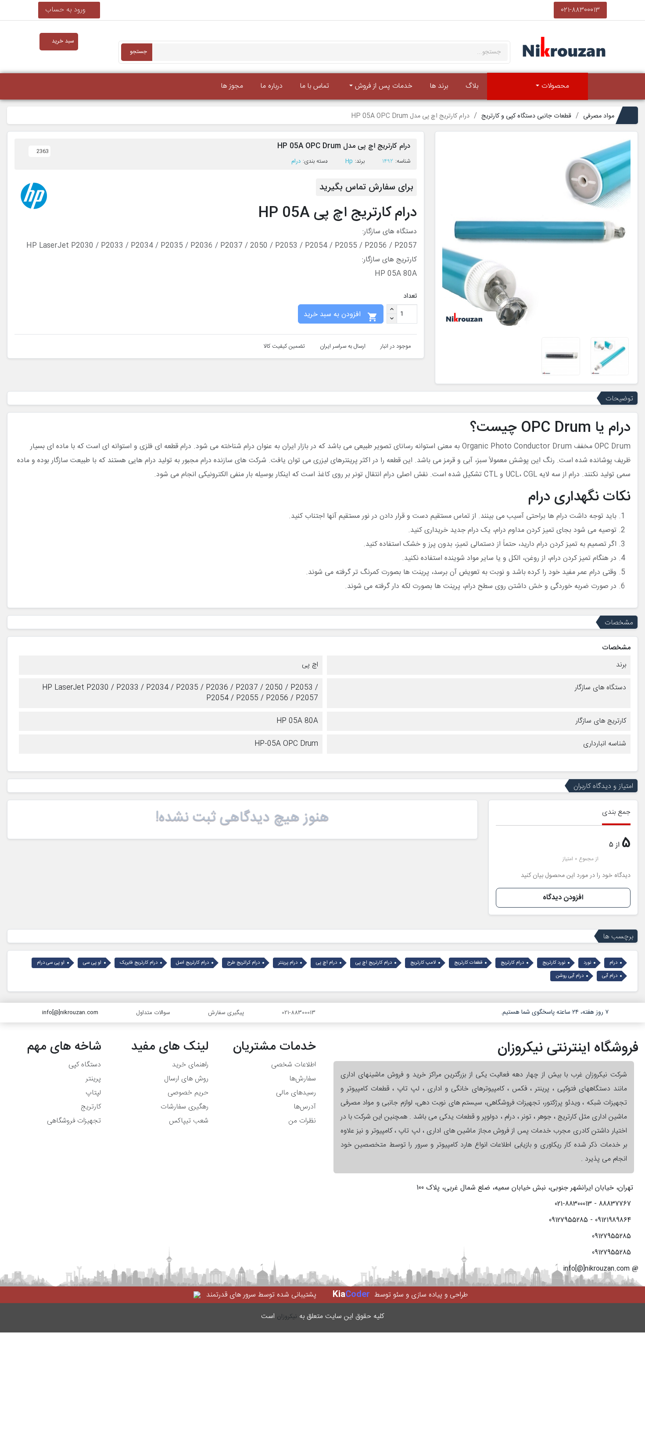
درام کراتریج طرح (243, 963)
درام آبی (609, 976)
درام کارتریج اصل (192, 963)
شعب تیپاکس (188, 1121)
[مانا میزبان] (197, 1295)
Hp (349, 161)
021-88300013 (580, 9)
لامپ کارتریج (423, 963)
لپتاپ (93, 1093)
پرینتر (93, 1079)
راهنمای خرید (190, 1065)
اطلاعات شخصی (293, 1065)
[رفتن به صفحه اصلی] (600, 86)
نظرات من (302, 1121)
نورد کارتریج (553, 963)
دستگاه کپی (84, 1065)
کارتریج (91, 1107)
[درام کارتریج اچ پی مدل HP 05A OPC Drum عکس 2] (609, 356)
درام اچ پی (326, 963)
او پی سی (92, 963)
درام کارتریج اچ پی (373, 963)
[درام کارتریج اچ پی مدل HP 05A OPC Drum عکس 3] (560, 356)
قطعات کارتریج (468, 963)
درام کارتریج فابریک (139, 963)
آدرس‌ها (305, 1107)
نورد (587, 963)
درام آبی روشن (569, 976)
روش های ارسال (186, 1079)
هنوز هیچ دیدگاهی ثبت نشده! (242, 817)
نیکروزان (287, 1316)
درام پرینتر (287, 963)
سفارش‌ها (302, 1079)
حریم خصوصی (188, 1093)
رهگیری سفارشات (184, 1107)
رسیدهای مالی (296, 1093)
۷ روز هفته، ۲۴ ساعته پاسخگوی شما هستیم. (555, 1012)
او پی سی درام (50, 963)
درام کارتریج (512, 963)
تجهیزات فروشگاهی (74, 1121)
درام (296, 161)
